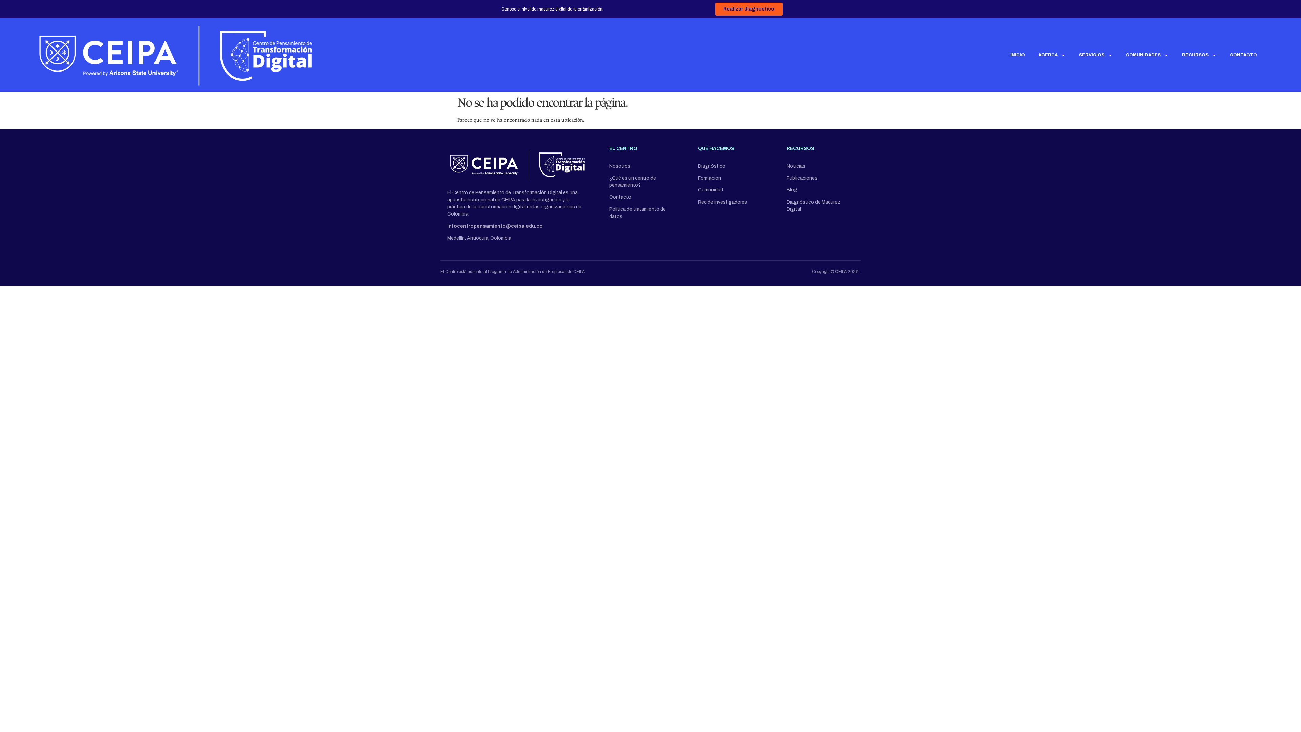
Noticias (796, 166)
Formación (709, 178)
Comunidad (710, 189)
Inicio (1017, 55)
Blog (792, 189)
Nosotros (620, 166)
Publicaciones (802, 178)
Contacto (1243, 55)
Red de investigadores (722, 202)
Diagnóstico (711, 166)
